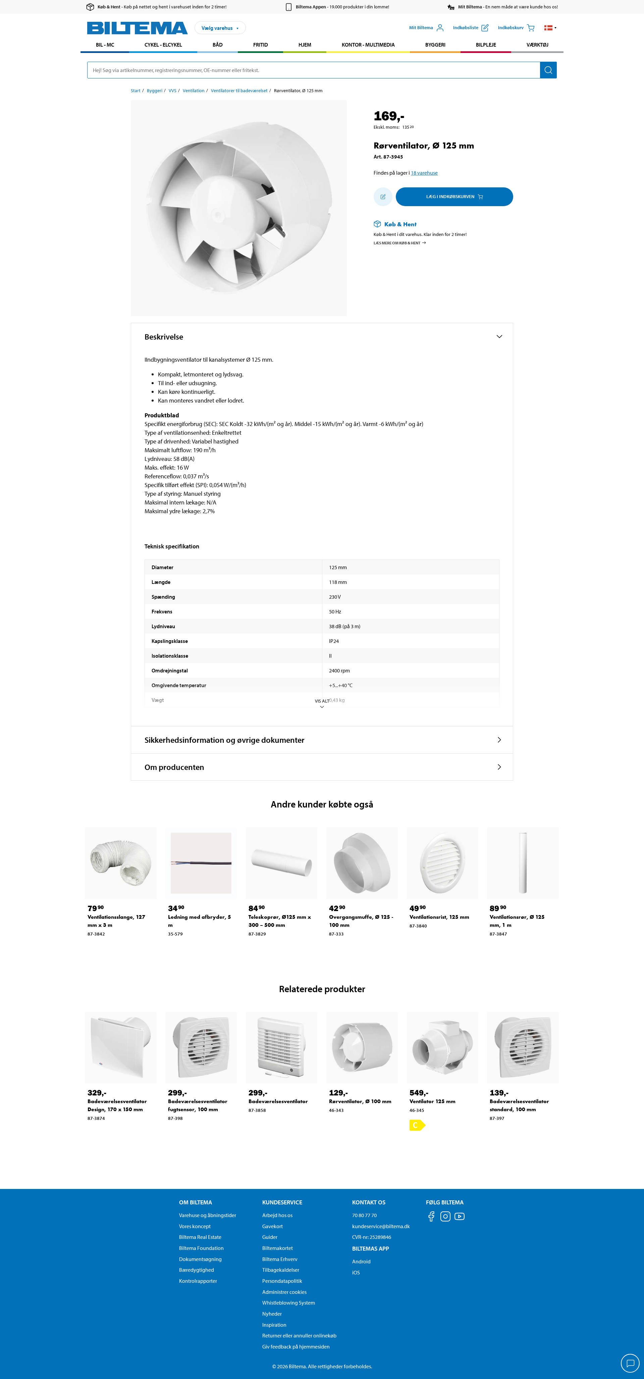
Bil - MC (105, 44)
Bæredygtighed (196, 1269)
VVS (172, 90)
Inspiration (274, 1324)
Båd (218, 44)
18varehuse (424, 172)
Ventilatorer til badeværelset (239, 90)
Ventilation (194, 90)
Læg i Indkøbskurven (450, 196)
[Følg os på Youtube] (459, 1219)
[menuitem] (104, 45)
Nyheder (272, 1313)
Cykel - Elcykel (163, 44)
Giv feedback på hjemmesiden (296, 1346)
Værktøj (537, 44)
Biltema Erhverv (280, 1259)
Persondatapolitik (282, 1280)
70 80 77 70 (364, 1215)
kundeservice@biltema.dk (381, 1226)
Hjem (305, 44)
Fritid (260, 44)
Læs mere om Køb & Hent (397, 242)
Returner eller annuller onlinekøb (299, 1335)
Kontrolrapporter (198, 1280)
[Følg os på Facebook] (431, 1217)
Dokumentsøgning (200, 1259)
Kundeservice (282, 1202)
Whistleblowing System (288, 1302)
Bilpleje (486, 44)
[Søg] (548, 70)
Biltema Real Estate (200, 1237)
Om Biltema (195, 1202)
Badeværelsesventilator (278, 1101)
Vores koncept (195, 1226)
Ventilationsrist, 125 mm (439, 916)
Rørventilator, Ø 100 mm (360, 1101)
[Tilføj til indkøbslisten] (383, 196)
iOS (356, 1272)
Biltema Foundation (201, 1248)
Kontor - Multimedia (368, 44)
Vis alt (322, 701)
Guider (269, 1237)
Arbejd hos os (277, 1215)
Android (361, 1261)
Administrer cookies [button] (284, 1291)
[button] (550, 28)
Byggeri (435, 44)
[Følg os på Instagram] (445, 1217)
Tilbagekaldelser (280, 1269)
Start (136, 90)
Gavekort (272, 1226)
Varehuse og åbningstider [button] (207, 1215)
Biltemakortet (277, 1248)
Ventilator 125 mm (432, 1101)
